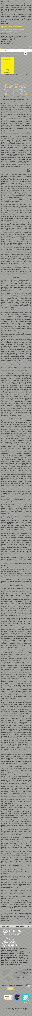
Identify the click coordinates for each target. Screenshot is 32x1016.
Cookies (15, 981)
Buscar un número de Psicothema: (12, 985)
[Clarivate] (17, 997)
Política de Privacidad (25, 981)
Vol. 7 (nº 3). (22, 75)
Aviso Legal (8, 981)
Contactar (28, 977)
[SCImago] (27, 1002)
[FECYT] (26, 997)
